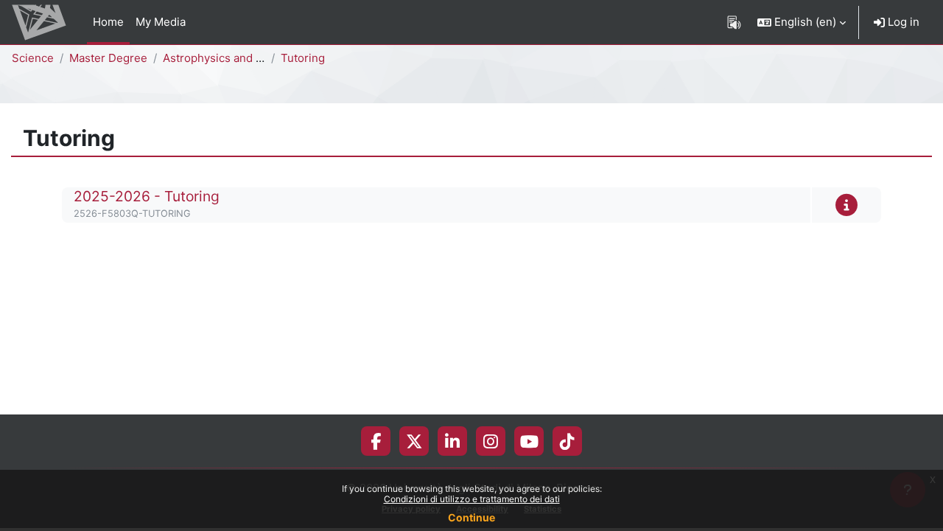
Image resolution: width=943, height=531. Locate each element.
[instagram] (490, 441)
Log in (902, 22)
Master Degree (108, 58)
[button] (801, 22)
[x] (414, 441)
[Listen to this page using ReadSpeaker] (734, 22)
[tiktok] (567, 441)
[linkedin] (452, 441)
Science (33, 58)
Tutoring (303, 58)
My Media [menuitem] (161, 22)
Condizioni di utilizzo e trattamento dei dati (472, 498)
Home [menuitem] (108, 22)
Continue (471, 517)
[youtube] (529, 441)
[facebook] (376, 441)
